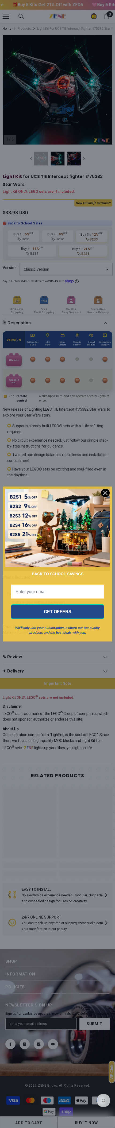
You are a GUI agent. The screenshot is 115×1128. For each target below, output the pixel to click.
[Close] (105, 493)
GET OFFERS (57, 611)
